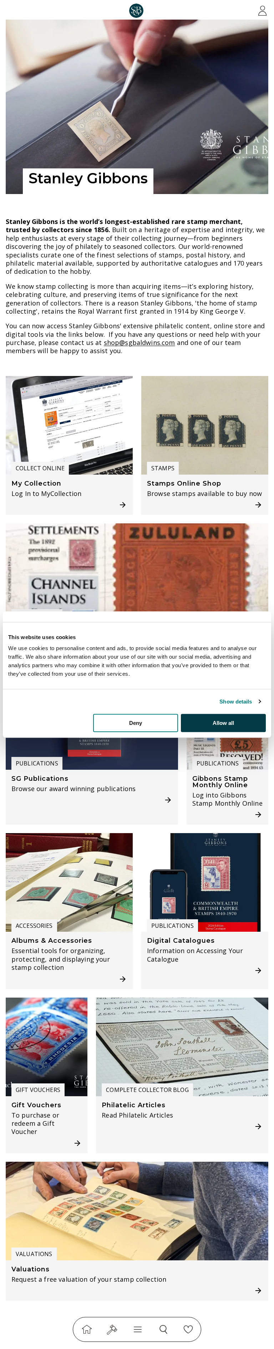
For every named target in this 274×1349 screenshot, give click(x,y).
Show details (235, 702)
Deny (135, 723)
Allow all (223, 723)
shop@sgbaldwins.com (139, 343)
